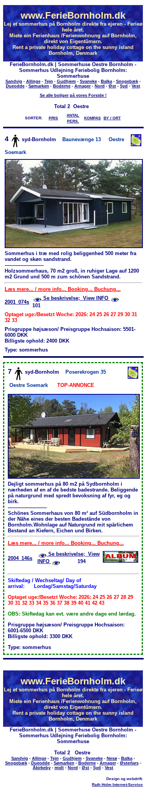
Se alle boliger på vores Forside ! (73, 95)
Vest (136, 86)
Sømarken (38, 86)
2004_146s (20, 558)
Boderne (61, 86)
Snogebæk (127, 81)
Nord (100, 86)
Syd (124, 86)
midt (59, 767)
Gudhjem (66, 81)
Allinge (33, 81)
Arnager (82, 86)
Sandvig (13, 81)
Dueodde (15, 86)
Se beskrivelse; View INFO (76, 298)
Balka (106, 81)
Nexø (112, 758)
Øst (112, 86)
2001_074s (17, 302)
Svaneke (88, 81)
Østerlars (129, 763)
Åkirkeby (42, 767)
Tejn (48, 81)
